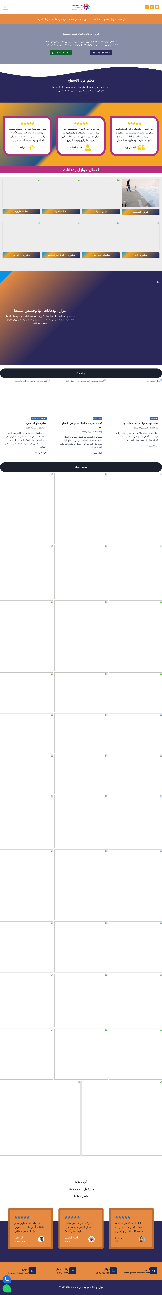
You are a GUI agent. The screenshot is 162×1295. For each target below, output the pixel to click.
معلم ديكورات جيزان (36, 423)
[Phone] (7, 1279)
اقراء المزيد (153, 446)
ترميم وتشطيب (59, 19)
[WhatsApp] (7, 1288)
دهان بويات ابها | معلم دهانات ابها (140, 423)
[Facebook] (157, 7)
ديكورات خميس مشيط (78, 19)
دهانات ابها (96, 19)
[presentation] (136, 396)
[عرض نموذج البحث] (5, 7)
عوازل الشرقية (43, 19)
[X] (152, 7)
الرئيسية (122, 19)
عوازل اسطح (110, 19)
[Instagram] (147, 7)
